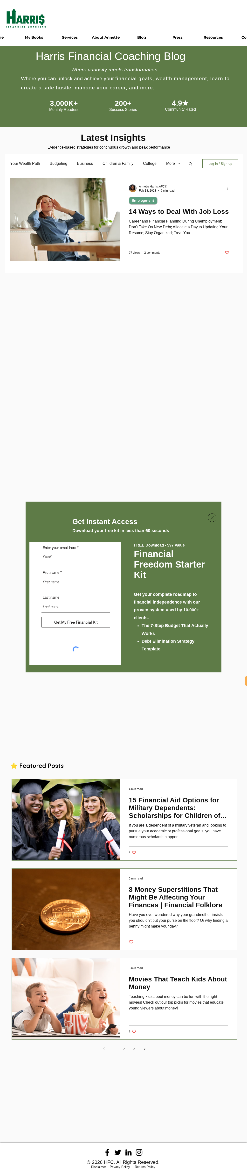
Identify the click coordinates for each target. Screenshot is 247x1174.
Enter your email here (59, 547)
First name (51, 572)
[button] (212, 517)
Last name (51, 597)
